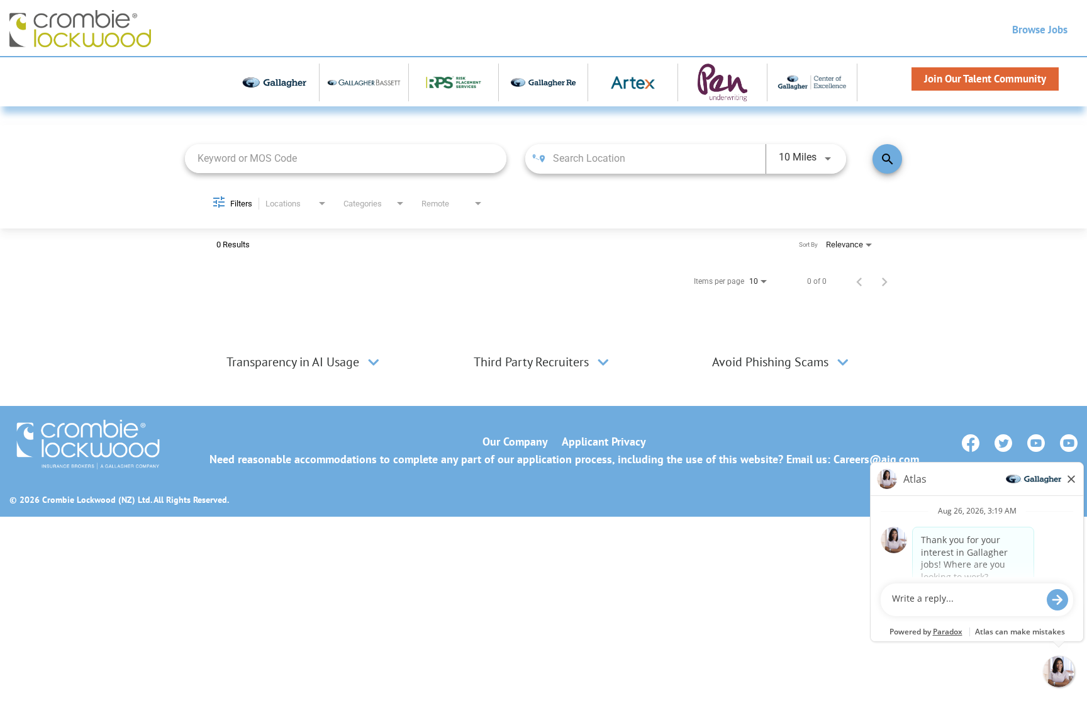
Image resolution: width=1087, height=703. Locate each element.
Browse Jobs (1039, 30)
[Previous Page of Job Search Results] (859, 281)
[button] (373, 361)
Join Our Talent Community (985, 79)
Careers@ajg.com (876, 459)
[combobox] (346, 158)
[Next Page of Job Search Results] (884, 281)
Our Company (515, 441)
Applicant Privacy (604, 441)
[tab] (304, 361)
